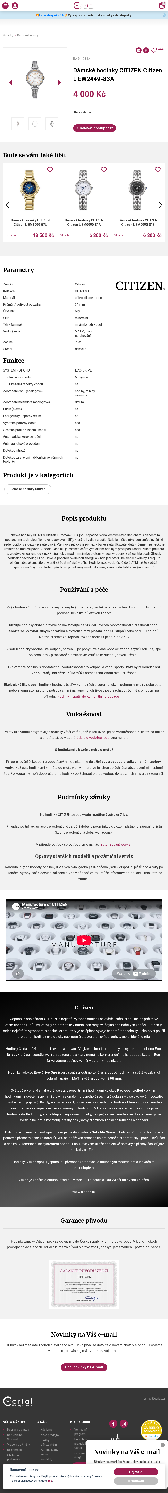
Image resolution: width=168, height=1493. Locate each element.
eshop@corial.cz (154, 1398)
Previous (7, 205)
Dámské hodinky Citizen (27, 489)
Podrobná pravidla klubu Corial (83, 1443)
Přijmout (135, 1472)
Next (160, 205)
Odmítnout (136, 1481)
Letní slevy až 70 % (51, 15)
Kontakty (46, 1459)
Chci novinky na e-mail (84, 1367)
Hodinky (8, 35)
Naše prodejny (50, 1435)
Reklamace (14, 1449)
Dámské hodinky (28, 35)
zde (49, 1480)
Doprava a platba (18, 1429)
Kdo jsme (47, 1429)
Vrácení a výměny (18, 1444)
